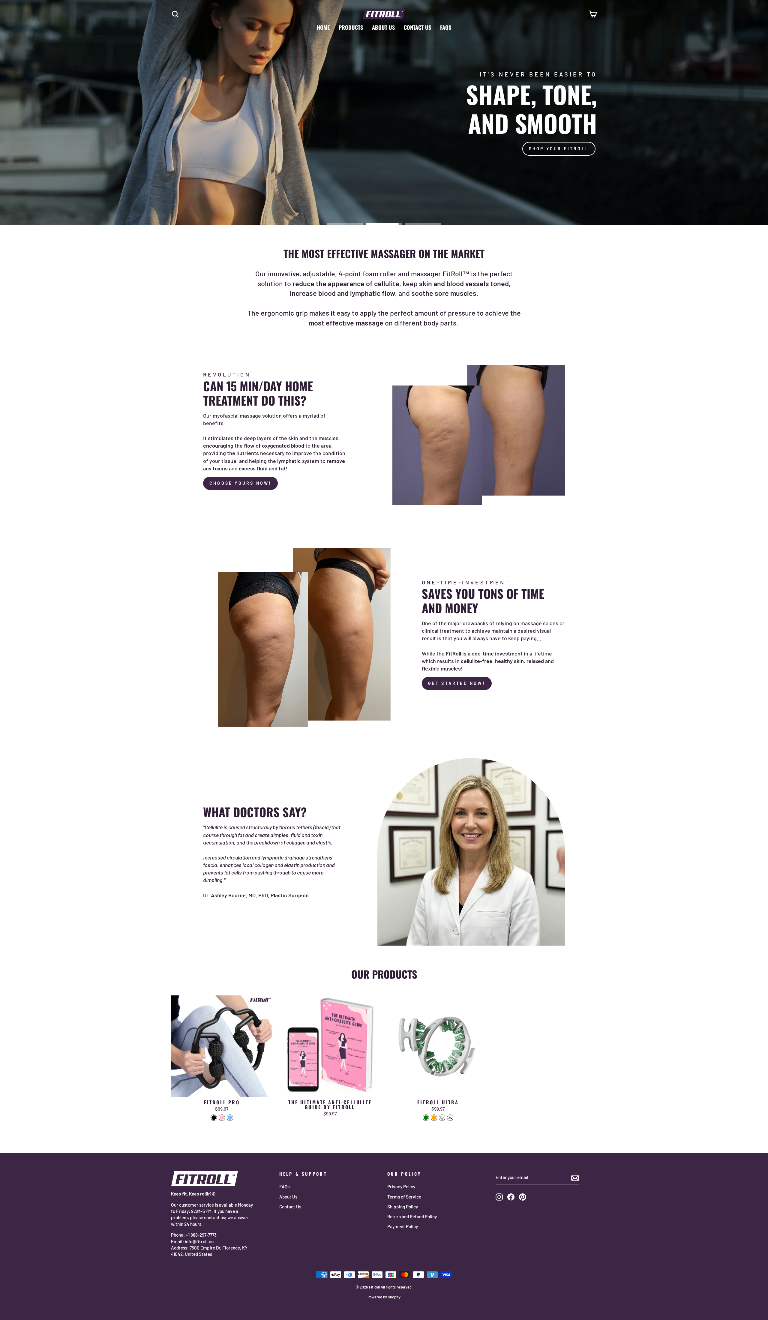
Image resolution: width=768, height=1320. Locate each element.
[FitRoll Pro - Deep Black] (214, 1117)
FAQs (445, 27)
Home (323, 27)
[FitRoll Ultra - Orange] (434, 1117)
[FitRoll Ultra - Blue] (442, 1117)
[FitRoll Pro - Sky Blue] (230, 1117)
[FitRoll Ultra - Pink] (450, 1117)
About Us (383, 27)
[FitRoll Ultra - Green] (426, 1117)
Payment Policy (402, 1226)
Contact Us (417, 27)
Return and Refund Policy (412, 1216)
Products (351, 27)
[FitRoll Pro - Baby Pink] (222, 1117)
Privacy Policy (401, 1186)
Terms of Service (404, 1196)
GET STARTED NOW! (456, 683)
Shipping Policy (402, 1206)
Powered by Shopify (384, 1296)
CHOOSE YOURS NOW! (240, 483)
